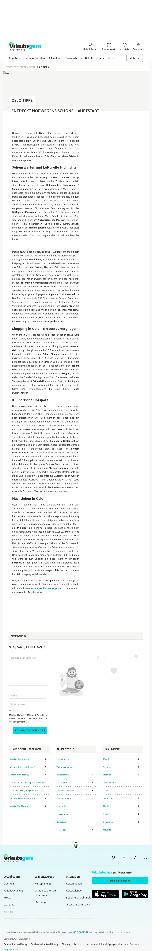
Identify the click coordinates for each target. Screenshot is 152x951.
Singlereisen (62, 806)
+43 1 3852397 (80, 932)
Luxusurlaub (62, 814)
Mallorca (107, 830)
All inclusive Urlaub (65, 790)
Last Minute (61, 782)
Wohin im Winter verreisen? (23, 798)
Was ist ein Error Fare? (20, 759)
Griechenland (109, 782)
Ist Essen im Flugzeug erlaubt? (24, 790)
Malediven (108, 798)
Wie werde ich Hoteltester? (22, 767)
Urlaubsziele (112, 749)
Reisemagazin (27, 67)
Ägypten (107, 767)
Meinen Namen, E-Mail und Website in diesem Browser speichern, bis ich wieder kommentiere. (28, 718)
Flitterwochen (62, 759)
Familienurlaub (63, 798)
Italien (106, 790)
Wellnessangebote (65, 767)
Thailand (107, 806)
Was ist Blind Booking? (20, 806)
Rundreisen (61, 822)
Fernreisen (61, 830)
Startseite (12, 67)
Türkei (106, 759)
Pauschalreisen (63, 775)
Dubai (106, 814)
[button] (120, 880)
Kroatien (107, 775)
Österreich (108, 822)
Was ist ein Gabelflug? (20, 775)
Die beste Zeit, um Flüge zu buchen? (27, 782)
